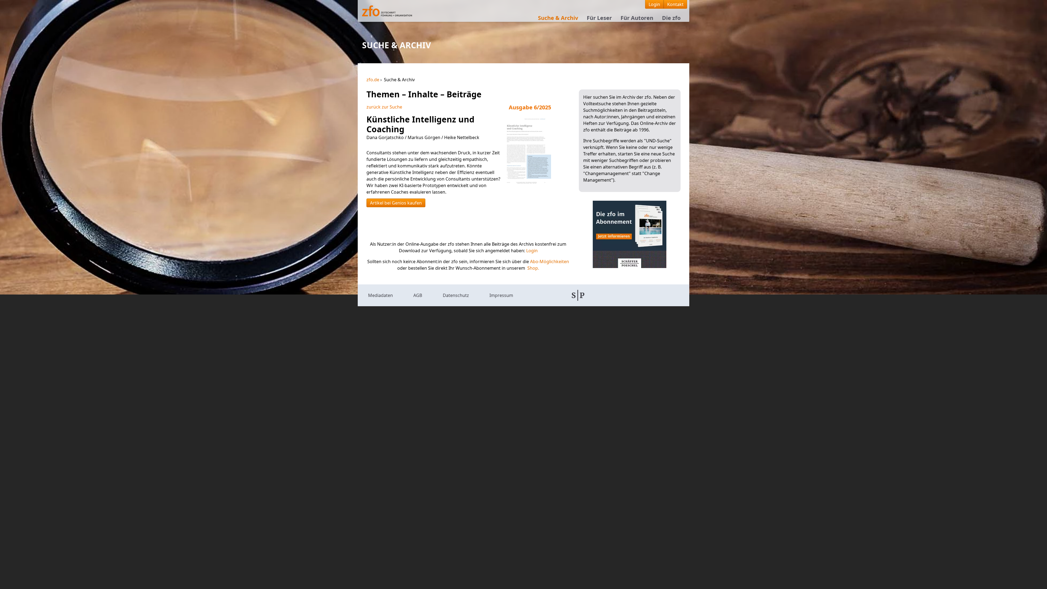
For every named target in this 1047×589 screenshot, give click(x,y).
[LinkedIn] (635, 295)
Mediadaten (380, 295)
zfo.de (373, 80)
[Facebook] (607, 295)
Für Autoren (637, 18)
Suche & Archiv (558, 18)
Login (654, 4)
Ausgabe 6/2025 (530, 107)
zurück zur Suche (384, 107)
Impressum (501, 295)
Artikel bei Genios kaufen (396, 203)
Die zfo (671, 18)
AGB (417, 295)
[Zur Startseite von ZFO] (399, 11)
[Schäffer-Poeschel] (578, 295)
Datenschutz (456, 295)
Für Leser (599, 18)
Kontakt (675, 4)
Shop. (533, 268)
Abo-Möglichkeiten (549, 262)
